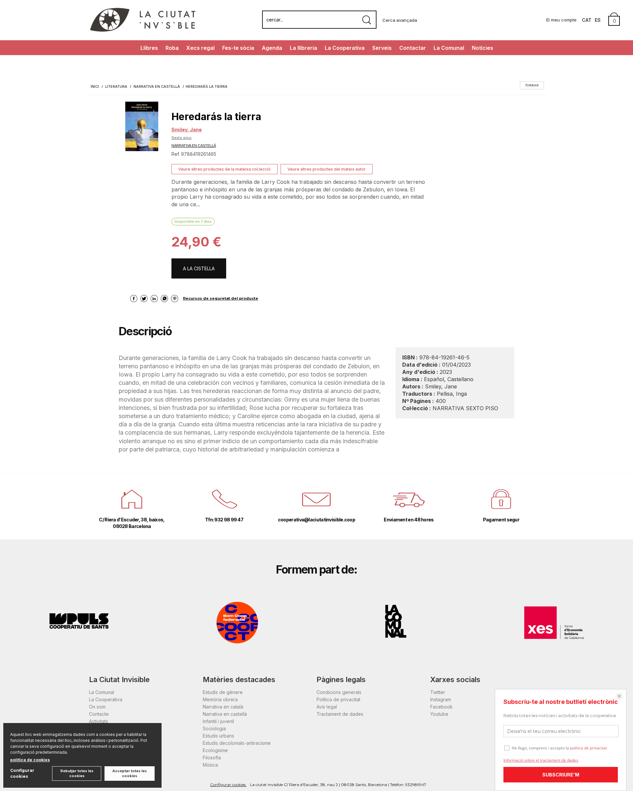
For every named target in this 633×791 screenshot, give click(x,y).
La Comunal (449, 48)
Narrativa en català (223, 706)
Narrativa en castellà (225, 714)
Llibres (149, 48)
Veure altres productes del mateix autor (326, 169)
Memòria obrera (220, 699)
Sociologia (214, 728)
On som (97, 706)
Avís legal (326, 706)
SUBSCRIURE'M (560, 774)
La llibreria (303, 48)
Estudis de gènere (223, 692)
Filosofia (212, 757)
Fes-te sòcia (238, 48)
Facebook (441, 706)
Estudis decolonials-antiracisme (237, 743)
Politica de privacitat (338, 699)
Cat (586, 20)
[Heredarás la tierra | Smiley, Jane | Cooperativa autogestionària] (141, 126)
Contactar (412, 48)
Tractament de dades (339, 714)
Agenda (272, 48)
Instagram (440, 699)
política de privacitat (588, 748)
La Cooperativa (345, 48)
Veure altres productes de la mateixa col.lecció (224, 169)
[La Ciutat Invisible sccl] (142, 30)
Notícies (482, 48)
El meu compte (561, 19)
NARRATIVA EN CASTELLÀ (193, 146)
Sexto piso (181, 137)
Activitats (98, 721)
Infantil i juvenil (218, 721)
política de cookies (30, 759)
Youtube (439, 714)
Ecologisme (215, 750)
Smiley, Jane (186, 129)
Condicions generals (338, 692)
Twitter (437, 692)
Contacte (99, 714)
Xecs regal (200, 48)
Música (210, 765)
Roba (172, 48)
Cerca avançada (399, 20)
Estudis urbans (218, 736)
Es (598, 20)
